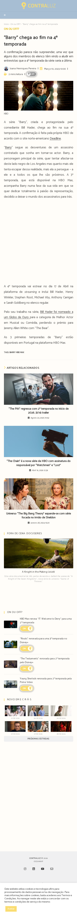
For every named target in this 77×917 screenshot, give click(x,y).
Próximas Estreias (38, 738)
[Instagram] (25, 869)
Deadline (55, 138)
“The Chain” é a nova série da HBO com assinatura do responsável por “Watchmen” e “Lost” (39, 463)
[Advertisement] (38, 242)
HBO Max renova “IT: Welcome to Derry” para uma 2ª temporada (46, 621)
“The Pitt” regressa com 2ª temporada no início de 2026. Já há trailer (39, 411)
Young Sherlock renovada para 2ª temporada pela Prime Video (46, 680)
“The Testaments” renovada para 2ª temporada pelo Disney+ (44, 660)
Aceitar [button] (11, 909)
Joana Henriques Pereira (23, 68)
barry (12, 352)
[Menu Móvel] (5, 15)
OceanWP (38, 861)
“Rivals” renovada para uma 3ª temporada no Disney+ (43, 640)
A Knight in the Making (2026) (38, 572)
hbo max (20, 352)
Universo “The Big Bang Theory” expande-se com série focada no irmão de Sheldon (38, 516)
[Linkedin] (33, 869)
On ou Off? (15, 24)
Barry (8, 147)
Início (6, 24)
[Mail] (51, 869)
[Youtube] (42, 869)
